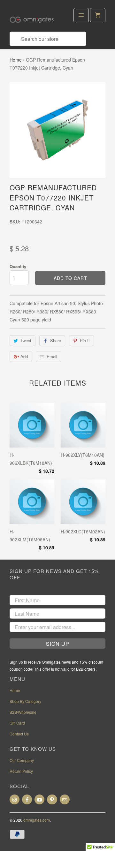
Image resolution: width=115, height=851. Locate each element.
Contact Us (19, 733)
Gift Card (17, 723)
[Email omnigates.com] (65, 799)
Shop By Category (25, 701)
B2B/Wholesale (23, 712)
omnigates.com (36, 820)
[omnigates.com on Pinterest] (52, 799)
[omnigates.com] (35, 18)
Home (16, 59)
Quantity (18, 266)
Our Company (22, 760)
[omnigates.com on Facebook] (27, 799)
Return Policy (21, 771)
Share (55, 340)
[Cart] (97, 15)
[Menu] (81, 15)
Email (52, 356)
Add (24, 356)
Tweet (25, 340)
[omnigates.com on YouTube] (39, 799)
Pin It (85, 340)
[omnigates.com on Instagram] (14, 799)
